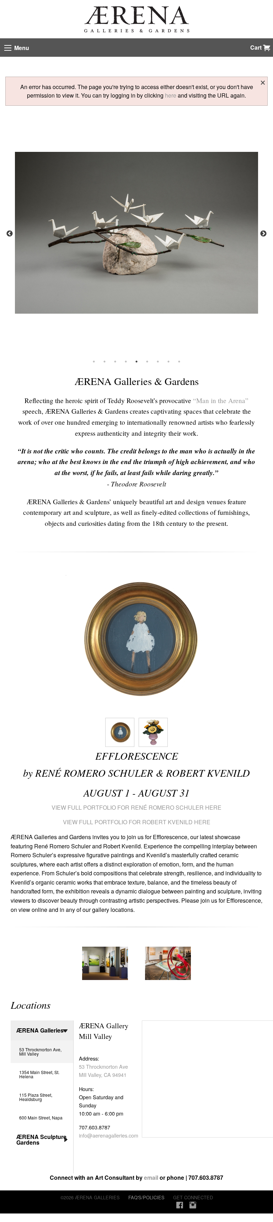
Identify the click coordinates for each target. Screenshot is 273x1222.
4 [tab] (125, 361)
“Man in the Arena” (220, 400)
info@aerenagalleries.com (108, 1135)
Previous (9, 233)
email (151, 1177)
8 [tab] (168, 361)
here (170, 95)
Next (263, 233)
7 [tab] (157, 361)
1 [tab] (93, 361)
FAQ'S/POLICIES (146, 1197)
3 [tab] (115, 361)
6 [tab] (147, 361)
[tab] (105, 963)
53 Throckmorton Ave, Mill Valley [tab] (40, 1051)
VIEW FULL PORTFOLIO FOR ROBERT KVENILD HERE (136, 822)
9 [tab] (179, 361)
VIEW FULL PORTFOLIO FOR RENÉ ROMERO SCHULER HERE (136, 807)
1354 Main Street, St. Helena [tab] (39, 1074)
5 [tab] (136, 361)
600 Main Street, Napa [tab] (41, 1117)
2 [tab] (104, 361)
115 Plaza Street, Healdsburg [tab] (35, 1097)
